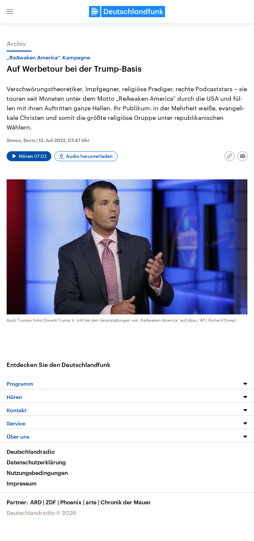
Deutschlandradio (31, 451)
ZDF (52, 502)
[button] (10, 11)
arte (92, 502)
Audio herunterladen (89, 156)
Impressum (22, 483)
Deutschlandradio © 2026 (41, 512)
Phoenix (72, 502)
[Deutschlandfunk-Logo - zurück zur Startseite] (127, 11)
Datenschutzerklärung (36, 462)
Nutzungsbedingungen (37, 472)
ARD (37, 502)
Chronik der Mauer (126, 502)
